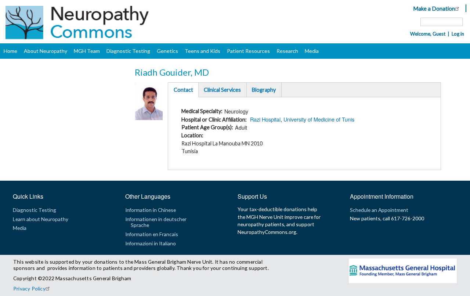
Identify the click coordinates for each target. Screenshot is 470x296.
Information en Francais (151, 234)
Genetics (167, 51)
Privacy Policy (29, 288)
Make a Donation (434, 8)
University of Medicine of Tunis (318, 119)
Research (287, 51)
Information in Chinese (150, 210)
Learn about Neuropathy (40, 219)
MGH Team (87, 51)
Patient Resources (248, 51)
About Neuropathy (45, 51)
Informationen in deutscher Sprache (156, 222)
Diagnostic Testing (128, 51)
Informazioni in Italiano (150, 243)
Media (312, 51)
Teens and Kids (202, 51)
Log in (458, 34)
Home (10, 51)
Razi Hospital (265, 119)
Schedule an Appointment (379, 210)
